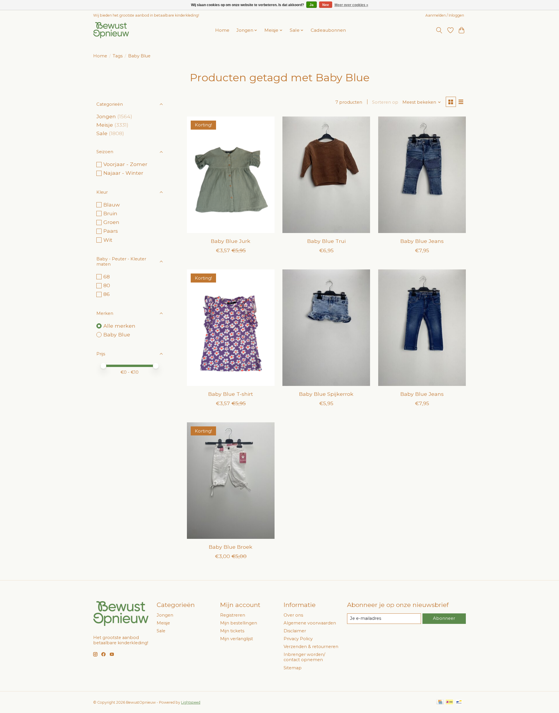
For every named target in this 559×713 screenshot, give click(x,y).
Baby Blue (116, 334)
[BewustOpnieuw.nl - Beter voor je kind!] (111, 30)
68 (106, 276)
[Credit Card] (440, 702)
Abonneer (444, 618)
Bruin (110, 213)
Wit (107, 240)
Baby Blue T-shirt (230, 394)
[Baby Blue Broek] (231, 480)
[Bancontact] (459, 702)
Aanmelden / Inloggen (444, 15)
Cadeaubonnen (328, 30)
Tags (118, 56)
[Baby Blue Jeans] (422, 175)
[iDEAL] (449, 702)
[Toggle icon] (439, 30)
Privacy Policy (298, 638)
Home (222, 30)
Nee (325, 5)
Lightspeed (190, 702)
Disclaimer (295, 630)
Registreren (232, 615)
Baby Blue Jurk (230, 241)
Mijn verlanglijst (236, 638)
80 (106, 285)
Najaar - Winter (123, 173)
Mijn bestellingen (238, 623)
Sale (101, 133)
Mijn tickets (232, 630)
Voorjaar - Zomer (125, 164)
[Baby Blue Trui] (326, 175)
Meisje (104, 125)
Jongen (106, 116)
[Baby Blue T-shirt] (231, 327)
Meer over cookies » (351, 5)
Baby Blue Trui (326, 241)
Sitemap (293, 667)
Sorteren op (385, 102)
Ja (311, 5)
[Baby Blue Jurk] (231, 175)
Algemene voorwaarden (310, 623)
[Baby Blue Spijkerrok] (326, 327)
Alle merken (119, 326)
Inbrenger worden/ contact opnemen (304, 657)
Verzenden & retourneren (311, 646)
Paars (110, 231)
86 (106, 294)
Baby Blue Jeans (422, 241)
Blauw (111, 205)
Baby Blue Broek (230, 547)
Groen (111, 222)
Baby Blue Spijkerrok (326, 394)
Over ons (293, 615)
